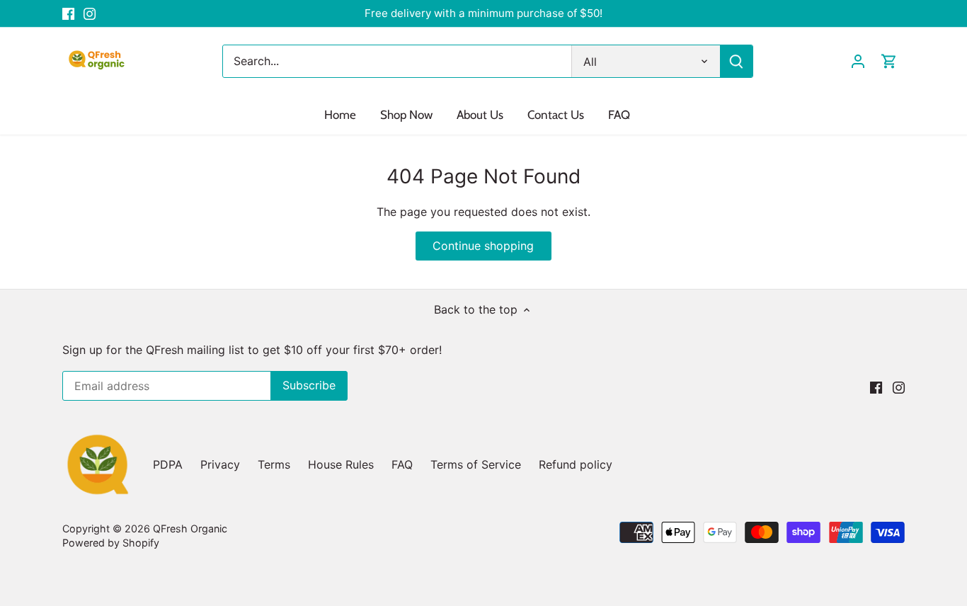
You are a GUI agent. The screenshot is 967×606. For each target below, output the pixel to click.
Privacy (220, 464)
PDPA (168, 464)
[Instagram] (90, 13)
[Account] (858, 61)
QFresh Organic (190, 528)
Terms (274, 464)
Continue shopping (483, 246)
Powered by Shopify (110, 543)
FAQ (402, 464)
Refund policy (575, 464)
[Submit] (736, 61)
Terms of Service (475, 464)
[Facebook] (68, 13)
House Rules (341, 464)
